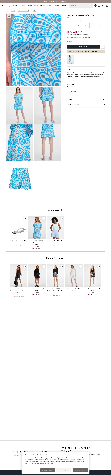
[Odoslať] (90, 462)
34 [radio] (70, 25)
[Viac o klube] (95, 5)
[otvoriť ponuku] (17, 5)
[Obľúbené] (103, 5)
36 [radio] (78, 25)
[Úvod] (7, 11)
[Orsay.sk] (7, 5)
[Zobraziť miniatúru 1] (19, 105)
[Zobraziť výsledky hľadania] (90, 5)
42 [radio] (101, 25)
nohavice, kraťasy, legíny (24, 11)
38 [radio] (85, 25)
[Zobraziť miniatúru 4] (47, 142)
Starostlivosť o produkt (73, 104)
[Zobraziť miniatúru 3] (19, 142)
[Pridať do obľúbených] (25, 218)
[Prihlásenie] (99, 5)
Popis (68, 69)
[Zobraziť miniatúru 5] (19, 180)
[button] (103, 47)
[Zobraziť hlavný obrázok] (33, 50)
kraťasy (34, 11)
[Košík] (107, 5)
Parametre (69, 99)
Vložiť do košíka (83, 46)
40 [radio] (93, 25)
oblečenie (13, 11)
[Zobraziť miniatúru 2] (47, 105)
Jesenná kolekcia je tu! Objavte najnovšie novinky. (55, 1)
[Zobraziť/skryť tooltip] (87, 34)
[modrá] (70, 59)
